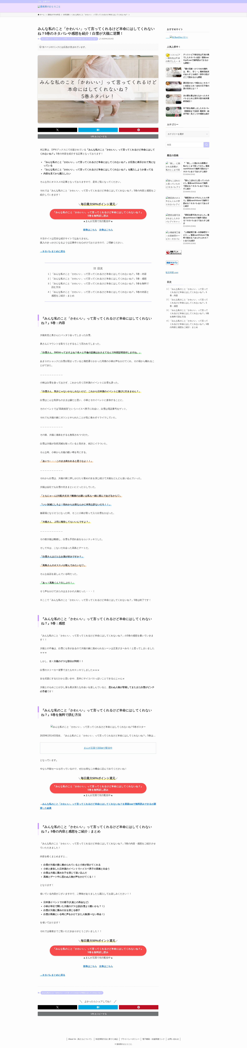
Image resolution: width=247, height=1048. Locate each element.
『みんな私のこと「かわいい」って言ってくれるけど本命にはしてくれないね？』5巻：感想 (99, 278)
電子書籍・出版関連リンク (153, 1039)
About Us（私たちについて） (80, 1039)
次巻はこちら (106, 230)
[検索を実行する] (206, 144)
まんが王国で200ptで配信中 (98, 748)
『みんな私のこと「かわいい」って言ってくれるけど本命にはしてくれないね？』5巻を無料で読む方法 (189, 313)
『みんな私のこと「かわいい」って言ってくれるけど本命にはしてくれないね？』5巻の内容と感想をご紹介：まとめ (189, 324)
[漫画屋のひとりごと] (49, 7)
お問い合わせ (173, 1039)
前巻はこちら (90, 230)
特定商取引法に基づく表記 (107, 1039)
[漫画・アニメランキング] (174, 254)
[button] (57, 130)
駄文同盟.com (172, 272)
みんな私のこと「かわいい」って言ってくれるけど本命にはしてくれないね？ (69, 39)
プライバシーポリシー (130, 1039)
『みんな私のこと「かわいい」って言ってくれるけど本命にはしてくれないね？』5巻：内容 (99, 274)
